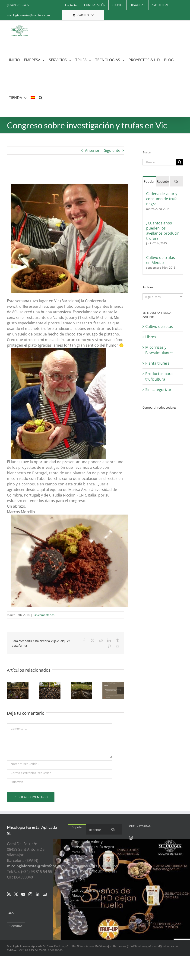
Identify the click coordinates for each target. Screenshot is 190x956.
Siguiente (112, 150)
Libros (150, 336)
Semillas (16, 926)
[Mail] (45, 894)
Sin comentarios (44, 615)
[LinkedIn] (37, 894)
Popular (149, 181)
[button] (40, 98)
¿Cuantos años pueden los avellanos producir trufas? (162, 230)
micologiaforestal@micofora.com (28, 15)
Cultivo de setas (159, 326)
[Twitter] (16, 894)
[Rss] (9, 894)
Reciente (163, 181)
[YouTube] (23, 894)
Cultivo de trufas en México (160, 260)
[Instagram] (30, 894)
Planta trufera (157, 363)
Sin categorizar (158, 389)
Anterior (92, 150)
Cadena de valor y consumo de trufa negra (161, 198)
